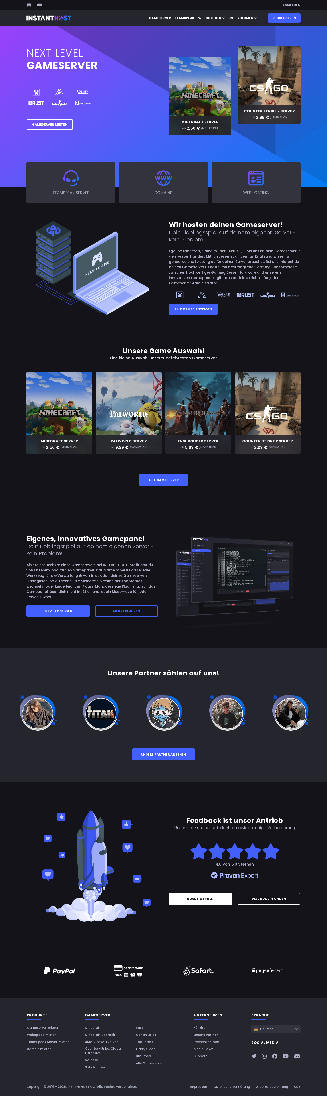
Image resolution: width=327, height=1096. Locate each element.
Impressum (199, 1086)
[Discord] (29, 5)
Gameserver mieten (49, 124)
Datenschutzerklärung (232, 1086)
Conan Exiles (146, 1035)
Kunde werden (200, 899)
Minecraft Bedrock (100, 1035)
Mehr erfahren (126, 611)
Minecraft (93, 1027)
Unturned (143, 1056)
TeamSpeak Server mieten (48, 1042)
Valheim (91, 1060)
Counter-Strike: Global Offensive (103, 1050)
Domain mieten (39, 1049)
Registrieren (284, 18)
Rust (139, 1027)
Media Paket (204, 1049)
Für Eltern (201, 1027)
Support (200, 1056)
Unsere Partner (206, 1035)
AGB (297, 1086)
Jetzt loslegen (58, 611)
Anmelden (291, 5)
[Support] (39, 5)
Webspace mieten (42, 1035)
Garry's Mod (146, 1049)
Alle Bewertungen (269, 899)
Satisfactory (95, 1067)
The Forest (144, 1042)
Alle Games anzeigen (193, 309)
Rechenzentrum (206, 1042)
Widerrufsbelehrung (272, 1086)
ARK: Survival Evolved (102, 1042)
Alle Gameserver (163, 480)
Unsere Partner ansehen (163, 754)
